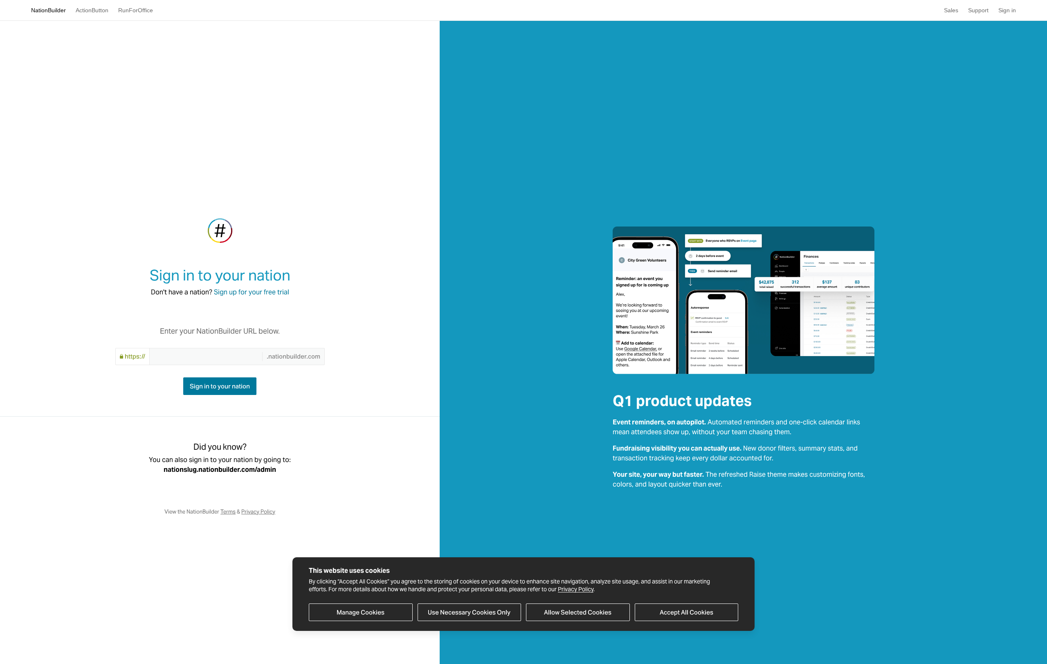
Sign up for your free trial (251, 292)
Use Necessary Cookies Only (469, 612)
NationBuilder (48, 10)
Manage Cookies (360, 612)
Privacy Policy (575, 589)
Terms (228, 511)
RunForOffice (135, 10)
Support (978, 10)
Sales (951, 10)
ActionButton (92, 10)
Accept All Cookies (686, 612)
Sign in (1007, 10)
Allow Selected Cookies (577, 612)
